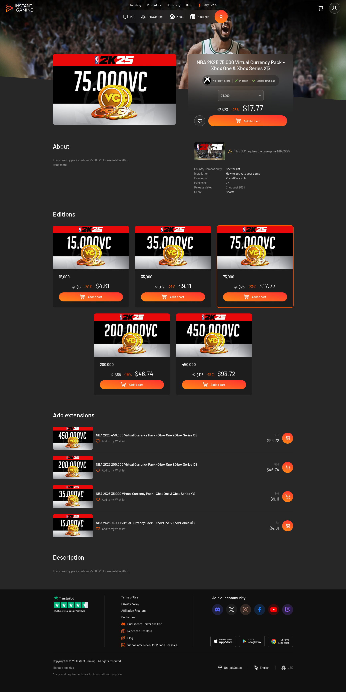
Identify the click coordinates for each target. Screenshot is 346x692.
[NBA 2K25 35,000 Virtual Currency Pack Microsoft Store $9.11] (73, 496)
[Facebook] (259, 609)
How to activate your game (243, 173)
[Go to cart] (320, 8)
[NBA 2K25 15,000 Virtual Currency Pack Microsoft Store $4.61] (73, 525)
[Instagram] (245, 609)
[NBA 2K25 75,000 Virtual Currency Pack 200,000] (132, 345)
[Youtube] (273, 609)
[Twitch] (287, 609)
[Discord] (217, 609)
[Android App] (252, 641)
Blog (189, 5)
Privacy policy (130, 604)
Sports (230, 192)
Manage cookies (63, 667)
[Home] (19, 8)
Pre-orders (154, 5)
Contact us (128, 617)
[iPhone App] (223, 641)
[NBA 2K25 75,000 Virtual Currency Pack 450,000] (214, 345)
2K (227, 182)
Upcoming (173, 5)
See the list (233, 169)
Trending (135, 5)
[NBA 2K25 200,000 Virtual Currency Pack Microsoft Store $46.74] (73, 467)
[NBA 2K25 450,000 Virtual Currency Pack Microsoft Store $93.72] (73, 438)
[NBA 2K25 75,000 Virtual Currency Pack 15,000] (91, 257)
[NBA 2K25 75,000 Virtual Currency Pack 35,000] (173, 257)
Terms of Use (129, 597)
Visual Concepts (236, 178)
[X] (231, 609)
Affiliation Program (133, 610)
